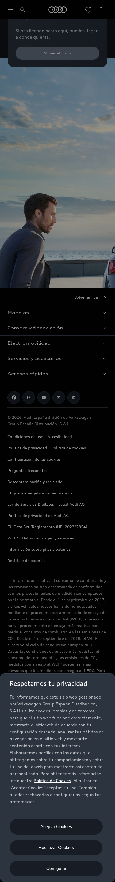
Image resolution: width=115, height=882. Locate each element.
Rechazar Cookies (56, 847)
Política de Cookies (52, 780)
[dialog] (57, 777)
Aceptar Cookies (56, 826)
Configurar (56, 868)
